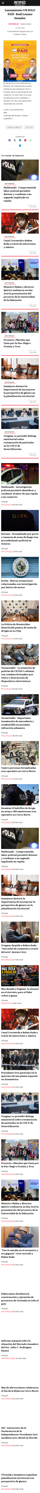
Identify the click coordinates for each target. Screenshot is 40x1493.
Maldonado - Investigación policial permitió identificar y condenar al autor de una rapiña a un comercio (19, 491)
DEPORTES (6, 1003)
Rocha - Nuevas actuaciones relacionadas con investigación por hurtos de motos (19, 584)
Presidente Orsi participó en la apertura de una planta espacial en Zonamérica (19, 1076)
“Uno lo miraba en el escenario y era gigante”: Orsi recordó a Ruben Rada (19, 1253)
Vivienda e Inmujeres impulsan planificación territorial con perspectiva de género (19, 1478)
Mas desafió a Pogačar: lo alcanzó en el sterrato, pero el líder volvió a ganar (20, 992)
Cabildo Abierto (14, 127)
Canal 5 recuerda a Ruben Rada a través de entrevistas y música (20, 244)
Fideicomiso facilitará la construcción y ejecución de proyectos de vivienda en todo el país (20, 1298)
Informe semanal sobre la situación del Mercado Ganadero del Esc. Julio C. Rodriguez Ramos (20, 1345)
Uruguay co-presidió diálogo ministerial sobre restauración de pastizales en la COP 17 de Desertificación (20, 442)
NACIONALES (14, 24)
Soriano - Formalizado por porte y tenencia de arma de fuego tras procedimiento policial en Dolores (20, 538)
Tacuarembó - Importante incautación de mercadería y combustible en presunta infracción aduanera (17, 722)
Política (29, 127)
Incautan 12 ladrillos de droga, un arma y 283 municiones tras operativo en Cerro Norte (18, 811)
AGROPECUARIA (8, 1358)
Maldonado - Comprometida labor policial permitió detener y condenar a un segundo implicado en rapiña (20, 194)
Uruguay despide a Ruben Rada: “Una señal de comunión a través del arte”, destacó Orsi (19, 948)
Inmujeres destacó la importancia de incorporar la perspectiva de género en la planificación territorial (19, 391)
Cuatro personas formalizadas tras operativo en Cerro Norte (18, 769)
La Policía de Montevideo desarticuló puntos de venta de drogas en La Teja (19, 627)
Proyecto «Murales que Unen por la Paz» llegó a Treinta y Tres (17, 343)
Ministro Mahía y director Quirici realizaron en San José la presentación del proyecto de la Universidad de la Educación (19, 293)
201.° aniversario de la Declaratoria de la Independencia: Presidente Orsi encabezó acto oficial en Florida (19, 1432)
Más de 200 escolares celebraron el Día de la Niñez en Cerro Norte (20, 1389)
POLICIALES (6, 505)
